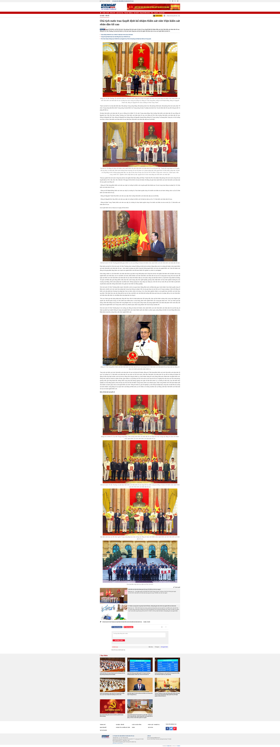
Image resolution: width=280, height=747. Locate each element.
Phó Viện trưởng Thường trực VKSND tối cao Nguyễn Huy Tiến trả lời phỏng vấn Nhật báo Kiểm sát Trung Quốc (126, 38)
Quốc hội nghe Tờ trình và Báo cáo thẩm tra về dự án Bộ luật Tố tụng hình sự (139, 694)
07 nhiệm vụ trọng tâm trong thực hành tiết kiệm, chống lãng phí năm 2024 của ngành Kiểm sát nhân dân (152, 606)
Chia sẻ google (129, 627)
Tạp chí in (156, 12)
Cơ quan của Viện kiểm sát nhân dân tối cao (123, 1)
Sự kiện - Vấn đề (105, 12)
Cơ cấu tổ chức (158, 15)
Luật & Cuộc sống (119, 12)
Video (152, 12)
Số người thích (164, 646)
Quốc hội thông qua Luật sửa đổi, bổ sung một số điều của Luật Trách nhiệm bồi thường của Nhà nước (112, 694)
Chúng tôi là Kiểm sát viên (145, 12)
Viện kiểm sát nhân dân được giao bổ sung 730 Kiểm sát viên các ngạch (144, 589)
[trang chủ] (100, 13)
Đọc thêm (104, 655)
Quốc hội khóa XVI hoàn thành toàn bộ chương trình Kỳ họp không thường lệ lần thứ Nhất (112, 673)
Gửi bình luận (119, 640)
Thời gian (157, 646)
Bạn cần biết (136, 12)
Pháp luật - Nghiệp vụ (128, 12)
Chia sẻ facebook (118, 627)
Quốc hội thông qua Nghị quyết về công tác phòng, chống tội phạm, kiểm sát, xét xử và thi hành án (138, 673)
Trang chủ (103, 724)
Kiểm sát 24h (112, 12)
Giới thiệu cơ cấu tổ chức (118, 743)
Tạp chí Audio (161, 12)
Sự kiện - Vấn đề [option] (104, 15)
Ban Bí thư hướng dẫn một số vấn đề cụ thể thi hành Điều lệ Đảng (111, 715)
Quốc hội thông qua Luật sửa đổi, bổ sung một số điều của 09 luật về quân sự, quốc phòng (167, 673)
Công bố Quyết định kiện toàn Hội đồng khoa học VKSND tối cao (115, 36)
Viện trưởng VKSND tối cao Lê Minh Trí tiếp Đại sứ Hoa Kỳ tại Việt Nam (117, 34)
